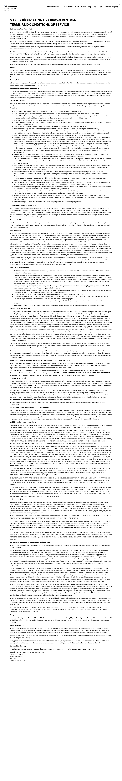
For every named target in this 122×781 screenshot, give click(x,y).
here (17, 44)
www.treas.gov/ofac (28, 399)
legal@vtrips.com (78, 649)
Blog (89, 7)
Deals (77, 7)
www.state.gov (48, 397)
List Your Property (111, 7)
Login (100, 7)
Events (83, 7)
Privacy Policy (52, 44)
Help (94, 7)
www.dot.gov (15, 399)
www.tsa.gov (102, 397)
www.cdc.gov (66, 399)
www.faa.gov (52, 399)
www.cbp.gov (42, 399)
